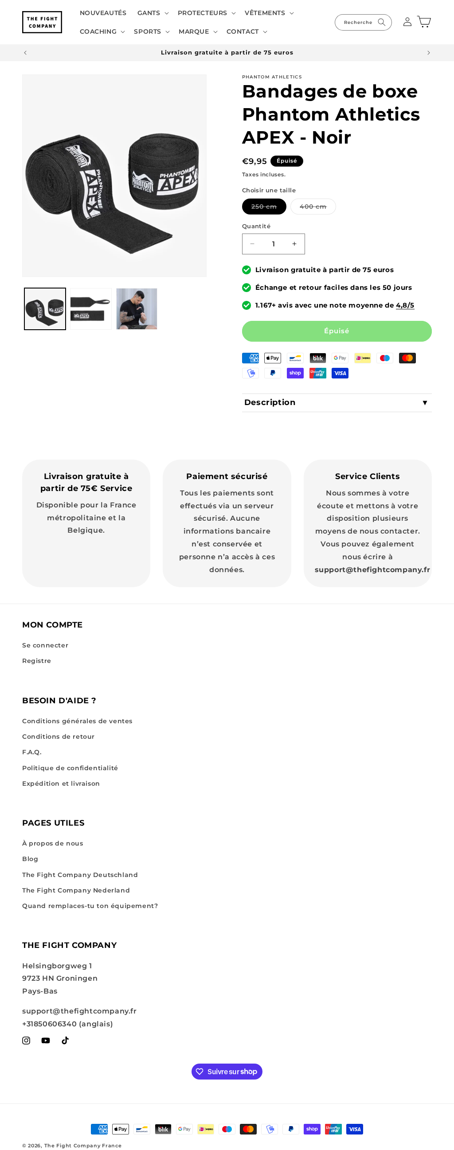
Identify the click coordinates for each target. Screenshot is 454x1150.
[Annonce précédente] (25, 52)
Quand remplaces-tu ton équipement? (90, 906)
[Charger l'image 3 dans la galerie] (136, 308)
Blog (30, 859)
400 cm (318, 208)
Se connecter (45, 645)
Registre (36, 661)
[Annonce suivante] (428, 52)
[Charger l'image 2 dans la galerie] (90, 308)
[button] (152, 13)
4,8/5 (405, 305)
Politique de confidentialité (70, 768)
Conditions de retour (58, 737)
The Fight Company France (83, 1145)
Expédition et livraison (61, 783)
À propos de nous (52, 843)
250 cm (268, 208)
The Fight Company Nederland (76, 890)
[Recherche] (381, 22)
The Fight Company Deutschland (80, 875)
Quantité (256, 226)
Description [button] (270, 402)
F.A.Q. (32, 752)
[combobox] (363, 22)
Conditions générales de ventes (77, 721)
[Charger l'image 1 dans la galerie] (45, 308)
